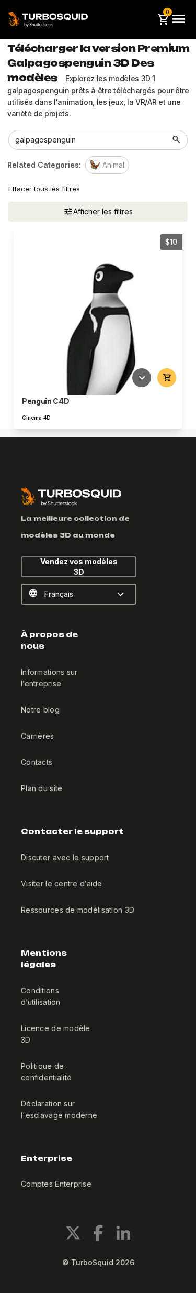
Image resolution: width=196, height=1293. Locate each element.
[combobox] (87, 139)
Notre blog (40, 709)
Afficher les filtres (103, 211)
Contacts (36, 762)
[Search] (176, 139)
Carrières (37, 735)
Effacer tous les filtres (44, 188)
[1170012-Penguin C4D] (98, 310)
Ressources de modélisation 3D (77, 909)
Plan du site (41, 788)
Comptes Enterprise (56, 1183)
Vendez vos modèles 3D (79, 566)
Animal (113, 164)
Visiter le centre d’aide (61, 883)
